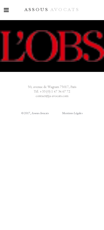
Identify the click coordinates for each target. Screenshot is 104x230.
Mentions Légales (72, 113)
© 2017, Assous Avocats (35, 113)
